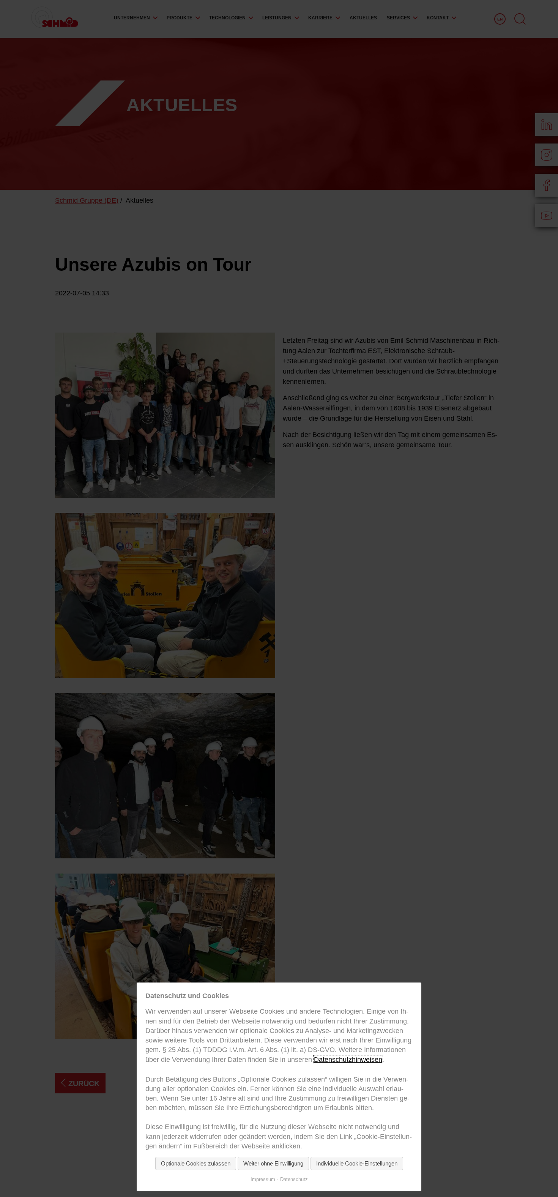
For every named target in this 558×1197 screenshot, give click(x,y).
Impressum (263, 1179)
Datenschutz (294, 1179)
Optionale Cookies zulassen (195, 1163)
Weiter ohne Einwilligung (273, 1163)
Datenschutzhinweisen (348, 1059)
